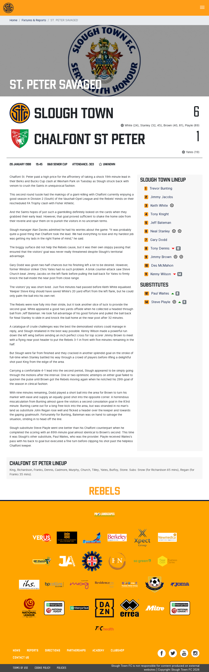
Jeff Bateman (160, 222)
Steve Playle (160, 302)
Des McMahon (162, 265)
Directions (52, 650)
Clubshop (117, 650)
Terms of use (20, 668)
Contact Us (21, 657)
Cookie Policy (42, 668)
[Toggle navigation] (202, 7)
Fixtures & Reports (34, 20)
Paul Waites (160, 293)
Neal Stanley (160, 231)
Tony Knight (159, 214)
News (16, 650)
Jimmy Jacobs (161, 197)
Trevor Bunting (161, 188)
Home (13, 20)
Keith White (159, 205)
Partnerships (76, 650)
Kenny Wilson (160, 274)
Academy (98, 650)
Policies (61, 668)
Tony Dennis (159, 248)
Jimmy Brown (160, 257)
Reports (33, 650)
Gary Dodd (158, 240)
